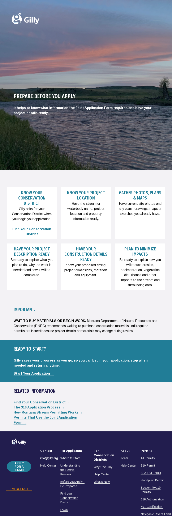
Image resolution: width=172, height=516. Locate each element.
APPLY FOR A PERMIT (19, 466)
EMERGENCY (19, 489)
